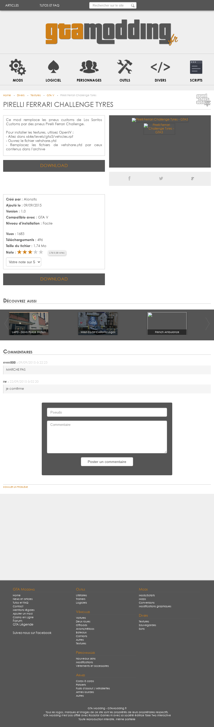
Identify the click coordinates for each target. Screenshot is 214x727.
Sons (142, 629)
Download (54, 166)
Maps (142, 599)
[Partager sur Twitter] (161, 178)
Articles (12, 5)
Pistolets (81, 685)
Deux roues (83, 621)
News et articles (23, 599)
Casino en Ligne (23, 617)
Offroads (81, 625)
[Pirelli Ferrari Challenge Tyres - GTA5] (160, 119)
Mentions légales (23, 610)
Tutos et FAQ (49, 5)
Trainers (80, 599)
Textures (81, 643)
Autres (80, 640)
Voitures (81, 618)
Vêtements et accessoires (92, 666)
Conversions (146, 603)
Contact (18, 606)
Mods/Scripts (147, 595)
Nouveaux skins (86, 658)
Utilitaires (81, 595)
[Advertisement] (54, 182)
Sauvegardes (147, 625)
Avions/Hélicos (85, 629)
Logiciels (81, 603)
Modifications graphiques (155, 606)
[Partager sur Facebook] (129, 178)
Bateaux (81, 632)
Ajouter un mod (23, 613)
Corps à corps (85, 681)
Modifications (84, 662)
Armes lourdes (85, 692)
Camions (81, 636)
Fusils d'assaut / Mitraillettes (93, 688)
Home (17, 595)
